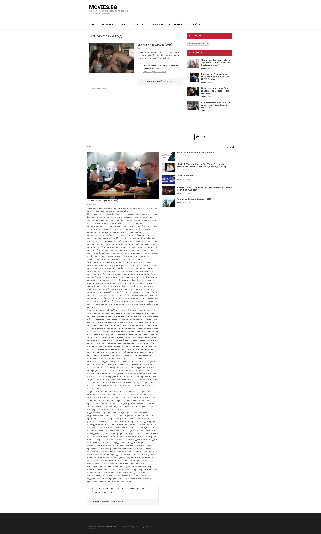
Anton (140, 48)
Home (92, 25)
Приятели (138, 25)
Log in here (168, 81)
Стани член (156, 25)
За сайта (195, 25)
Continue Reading (98, 88)
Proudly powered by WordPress (104, 526)
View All (230, 147)
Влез (124, 25)
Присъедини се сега (154, 71)
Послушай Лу (176, 25)
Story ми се (108, 25)
